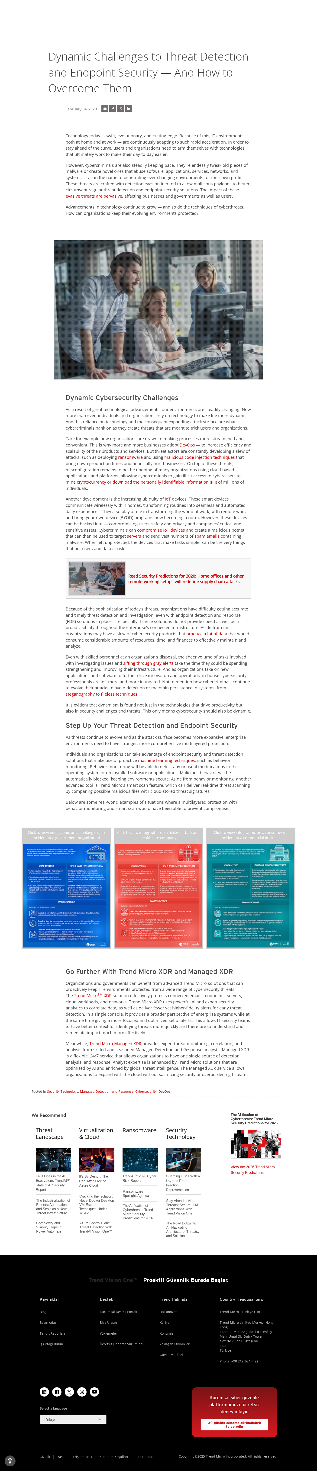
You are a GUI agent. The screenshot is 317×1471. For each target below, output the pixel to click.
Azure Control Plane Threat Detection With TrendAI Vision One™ (95, 1227)
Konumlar (167, 1333)
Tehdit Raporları (52, 1333)
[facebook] (112, 108)
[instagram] (82, 1392)
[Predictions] (256, 1143)
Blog (43, 1312)
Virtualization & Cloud (96, 1133)
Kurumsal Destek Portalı (118, 1312)
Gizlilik (45, 1457)
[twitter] (120, 108)
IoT (168, 499)
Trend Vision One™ (113, 1280)
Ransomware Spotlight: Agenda (136, 1193)
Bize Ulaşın (108, 1322)
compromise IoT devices (161, 530)
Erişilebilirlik (82, 1457)
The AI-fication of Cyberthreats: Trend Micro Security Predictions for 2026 (138, 1212)
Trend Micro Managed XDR (115, 1043)
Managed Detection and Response (106, 1091)
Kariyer (165, 1322)
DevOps (187, 445)
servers (134, 536)
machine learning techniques (166, 760)
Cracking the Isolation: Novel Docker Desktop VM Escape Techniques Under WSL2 (96, 1204)
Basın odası (49, 1322)
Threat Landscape (50, 1133)
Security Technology (62, 1091)
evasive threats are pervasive (94, 196)
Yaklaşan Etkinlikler (175, 1344)
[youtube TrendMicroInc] (94, 1392)
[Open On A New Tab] (66, 895)
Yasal (61, 1457)
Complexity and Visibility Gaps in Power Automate (48, 1227)
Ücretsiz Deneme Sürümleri (121, 1344)
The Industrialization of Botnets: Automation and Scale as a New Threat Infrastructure (53, 1206)
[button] (73, 1419)
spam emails (207, 536)
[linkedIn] (128, 108)
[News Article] (104, 108)
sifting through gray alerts (148, 663)
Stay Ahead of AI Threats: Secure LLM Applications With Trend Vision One (182, 1207)
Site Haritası (145, 1457)
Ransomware (139, 1130)
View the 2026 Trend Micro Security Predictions (253, 1169)
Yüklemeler (108, 1333)
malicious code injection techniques (199, 457)
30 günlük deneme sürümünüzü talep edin (231, 1423)
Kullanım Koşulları (114, 1457)
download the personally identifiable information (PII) (165, 482)
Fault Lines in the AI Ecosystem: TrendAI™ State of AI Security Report (53, 1175)
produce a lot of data (206, 633)
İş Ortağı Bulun (51, 1344)
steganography (80, 694)
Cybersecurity (146, 1091)
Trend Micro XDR (93, 995)
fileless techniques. (120, 694)
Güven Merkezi (171, 1354)
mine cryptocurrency (86, 482)
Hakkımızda (169, 1312)
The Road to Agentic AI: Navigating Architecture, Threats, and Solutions (182, 1229)
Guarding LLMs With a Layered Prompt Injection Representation (183, 1175)
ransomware (130, 457)
